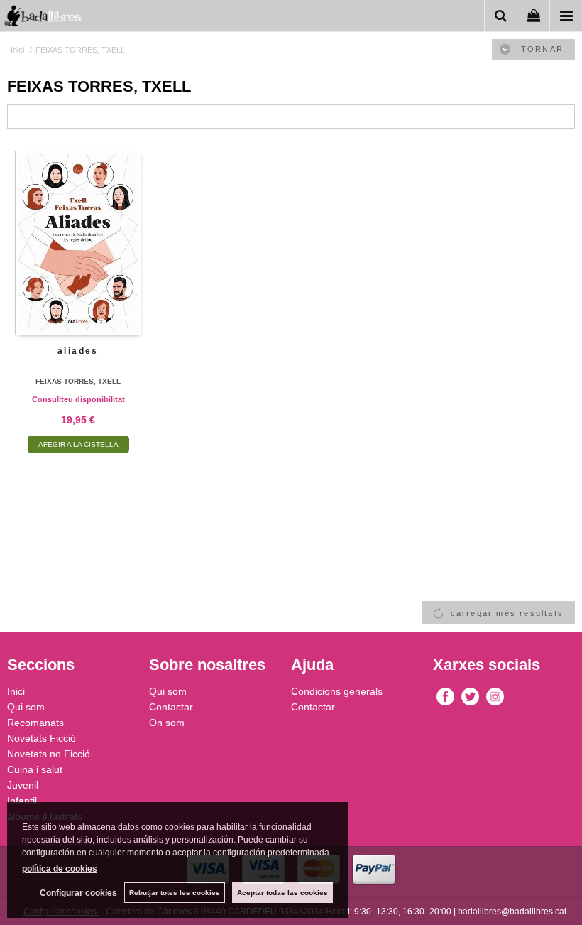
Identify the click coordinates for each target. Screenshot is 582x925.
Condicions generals (337, 691)
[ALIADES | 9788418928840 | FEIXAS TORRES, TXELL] (78, 243)
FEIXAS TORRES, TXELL (78, 381)
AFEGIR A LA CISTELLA (78, 444)
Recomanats (35, 722)
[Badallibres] (43, 18)
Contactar (171, 707)
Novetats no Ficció (48, 753)
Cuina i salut (34, 769)
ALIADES (78, 351)
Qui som (26, 707)
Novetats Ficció (41, 738)
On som (167, 722)
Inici (16, 691)
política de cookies (59, 869)
